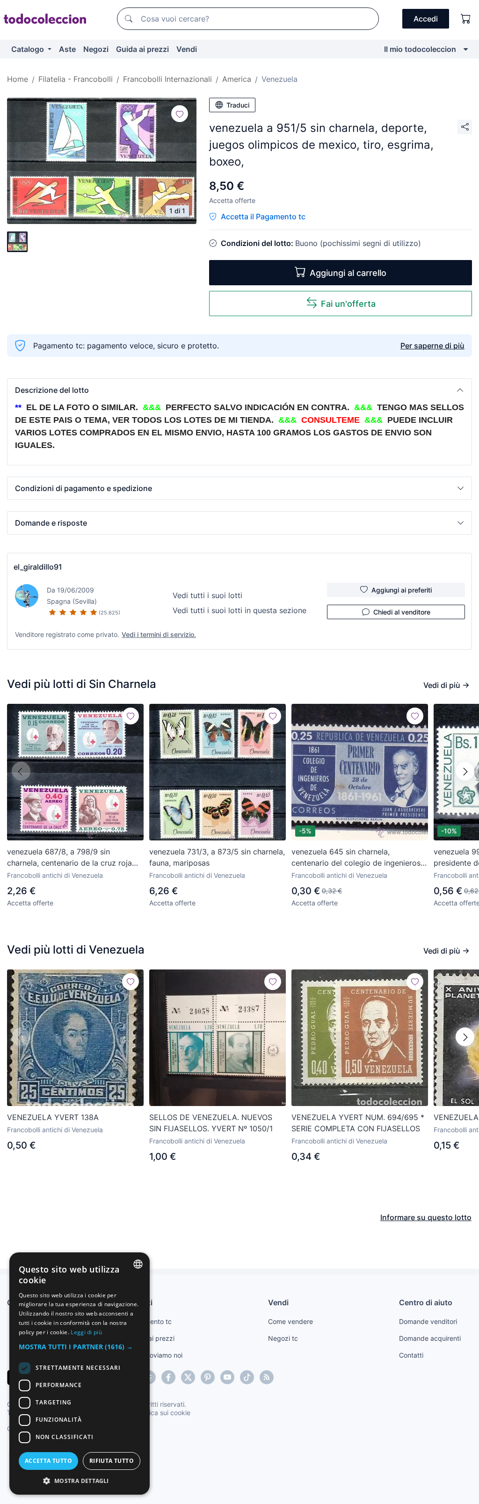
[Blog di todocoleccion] (267, 1377)
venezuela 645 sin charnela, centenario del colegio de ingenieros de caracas (356, 857)
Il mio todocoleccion (420, 49)
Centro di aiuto (425, 1302)
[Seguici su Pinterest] (208, 1377)
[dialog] (79, 1373)
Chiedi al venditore (401, 612)
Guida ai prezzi (142, 49)
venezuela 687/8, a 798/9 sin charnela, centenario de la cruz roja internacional (69, 857)
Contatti (411, 1355)
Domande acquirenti (430, 1338)
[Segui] (179, 113)
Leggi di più (86, 1332)
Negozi (96, 49)
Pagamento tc (150, 1321)
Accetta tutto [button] (48, 1461)
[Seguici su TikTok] (247, 1377)
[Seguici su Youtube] (227, 1377)
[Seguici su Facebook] (168, 1377)
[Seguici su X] (188, 1377)
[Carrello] (466, 19)
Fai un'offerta (348, 304)
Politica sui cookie (163, 1413)
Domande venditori (428, 1321)
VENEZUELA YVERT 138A (53, 1117)
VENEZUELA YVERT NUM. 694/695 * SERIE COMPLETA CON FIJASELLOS (357, 1123)
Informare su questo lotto (426, 1217)
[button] (239, 390)
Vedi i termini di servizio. (159, 634)
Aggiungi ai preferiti (401, 590)
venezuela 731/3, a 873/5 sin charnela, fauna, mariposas (217, 857)
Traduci (237, 105)
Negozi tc (283, 1338)
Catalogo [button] (28, 49)
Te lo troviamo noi (155, 1355)
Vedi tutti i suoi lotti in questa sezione (239, 610)
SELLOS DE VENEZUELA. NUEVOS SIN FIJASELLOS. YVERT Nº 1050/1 (211, 1123)
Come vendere (290, 1321)
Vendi (186, 49)
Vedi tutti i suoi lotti (207, 595)
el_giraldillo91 (38, 566)
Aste (67, 49)
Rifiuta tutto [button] (111, 1461)
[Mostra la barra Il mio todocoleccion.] (466, 49)
